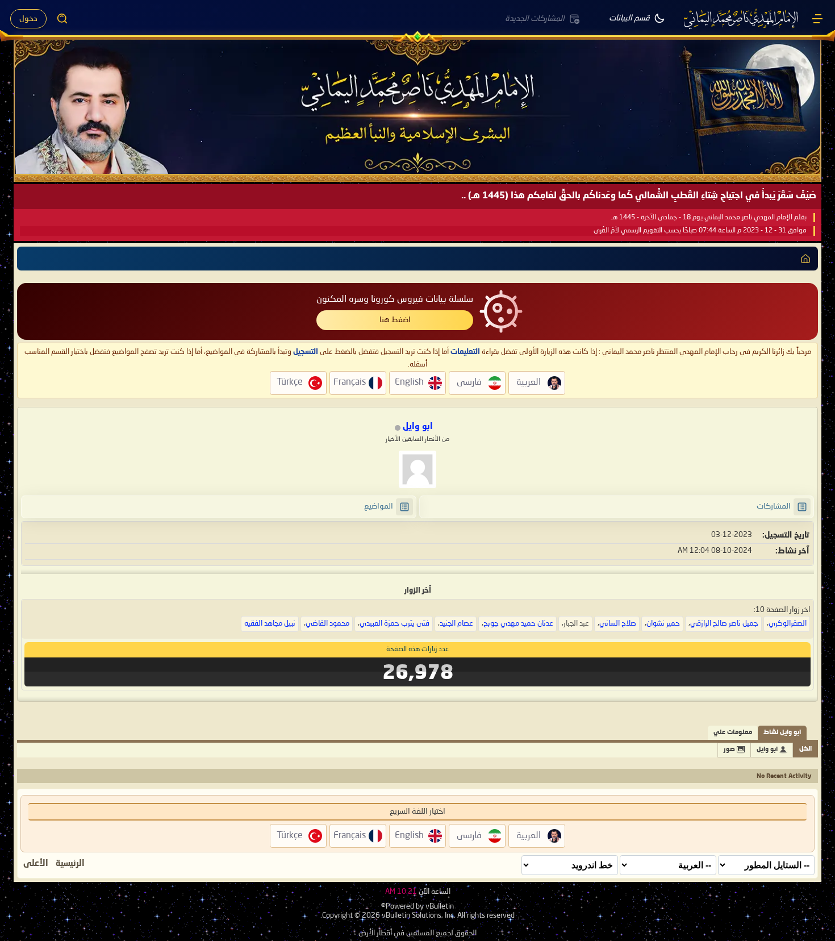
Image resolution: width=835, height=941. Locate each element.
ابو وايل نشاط (782, 733)
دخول (28, 19)
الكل (805, 749)
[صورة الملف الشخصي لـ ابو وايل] (417, 469)
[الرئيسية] (817, 18)
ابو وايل (767, 750)
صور (729, 750)
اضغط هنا (395, 320)
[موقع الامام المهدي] (741, 19)
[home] (805, 258)
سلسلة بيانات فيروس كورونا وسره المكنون (394, 299)
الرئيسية (70, 864)
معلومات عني (732, 733)
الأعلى (35, 864)
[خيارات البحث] (62, 19)
